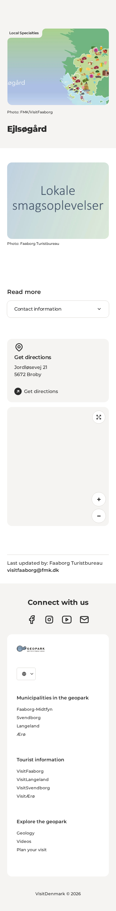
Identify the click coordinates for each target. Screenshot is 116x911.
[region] (58, 466)
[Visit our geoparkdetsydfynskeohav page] (31, 619)
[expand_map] (98, 417)
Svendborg (29, 717)
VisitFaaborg (30, 771)
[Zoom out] (99, 516)
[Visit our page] (49, 619)
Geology (26, 833)
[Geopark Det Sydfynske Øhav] (31, 648)
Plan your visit (32, 849)
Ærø (21, 734)
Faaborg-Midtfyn (35, 709)
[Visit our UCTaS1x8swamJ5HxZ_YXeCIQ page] (67, 619)
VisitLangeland (33, 779)
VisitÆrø (26, 796)
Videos (24, 841)
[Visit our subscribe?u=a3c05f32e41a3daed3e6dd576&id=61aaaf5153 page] (84, 619)
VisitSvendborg (33, 788)
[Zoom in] (99, 499)
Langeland (28, 726)
